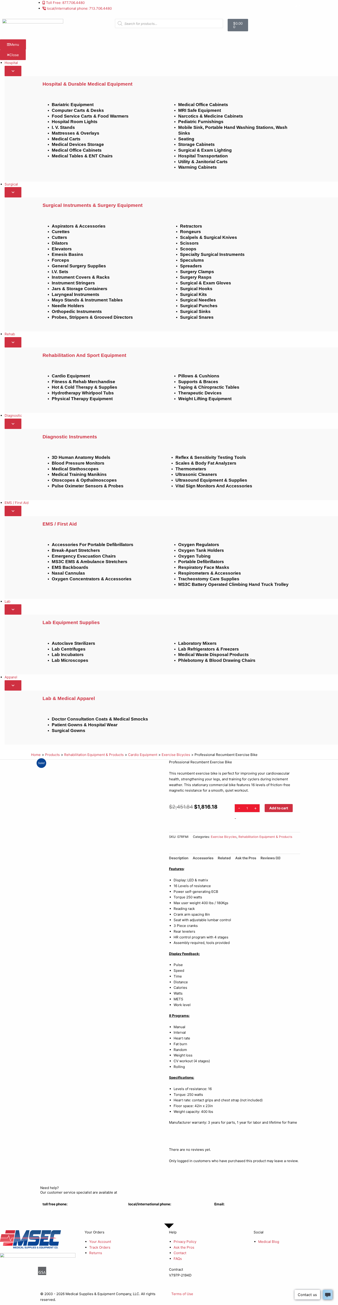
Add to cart (278, 808)
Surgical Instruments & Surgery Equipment (93, 205)
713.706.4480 (139, 1210)
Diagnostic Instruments (70, 436)
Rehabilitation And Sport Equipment (84, 355)
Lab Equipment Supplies (71, 622)
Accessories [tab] (203, 858)
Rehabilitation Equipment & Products (265, 837)
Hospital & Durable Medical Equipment (87, 84)
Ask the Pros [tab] (245, 858)
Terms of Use (182, 1294)
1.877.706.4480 (55, 1210)
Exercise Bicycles (224, 837)
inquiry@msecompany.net (235, 1210)
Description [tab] (178, 858)
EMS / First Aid (60, 524)
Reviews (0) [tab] (271, 858)
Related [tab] (224, 858)
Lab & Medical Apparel (69, 698)
